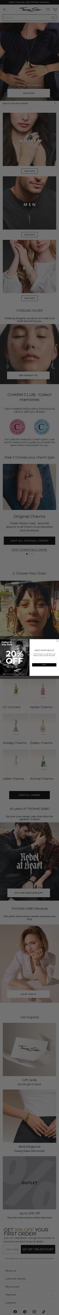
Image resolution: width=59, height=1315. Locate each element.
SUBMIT (44, 665)
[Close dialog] (57, 641)
